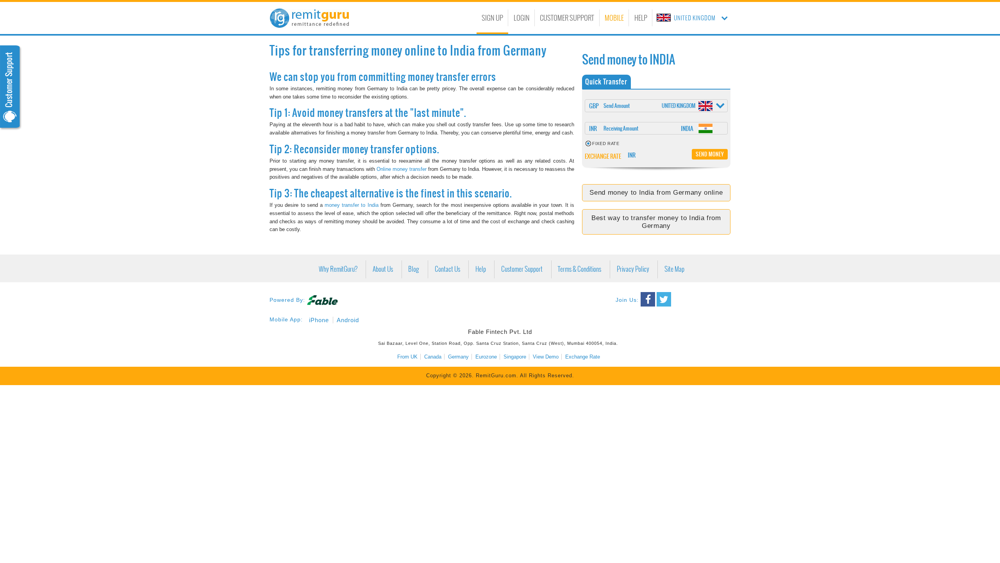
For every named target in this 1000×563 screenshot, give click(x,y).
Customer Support (522, 269)
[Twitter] (664, 299)
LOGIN (522, 18)
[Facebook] (648, 299)
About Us (383, 269)
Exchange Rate (582, 357)
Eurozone (486, 357)
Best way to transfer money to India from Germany (656, 222)
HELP (640, 18)
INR (593, 128)
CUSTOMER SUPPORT (567, 18)
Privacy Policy (633, 269)
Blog (413, 269)
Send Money (710, 154)
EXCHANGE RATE (603, 156)
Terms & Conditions (579, 269)
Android (348, 320)
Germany (458, 357)
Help (480, 269)
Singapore (515, 357)
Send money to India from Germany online (656, 192)
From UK (407, 357)
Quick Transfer (606, 81)
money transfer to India (352, 205)
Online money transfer (402, 169)
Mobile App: (286, 319)
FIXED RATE (606, 143)
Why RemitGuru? (338, 269)
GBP (594, 105)
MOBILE (614, 18)
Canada (432, 357)
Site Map (674, 269)
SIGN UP (492, 18)
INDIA (687, 128)
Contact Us (447, 269)
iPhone (319, 320)
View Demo (546, 357)
